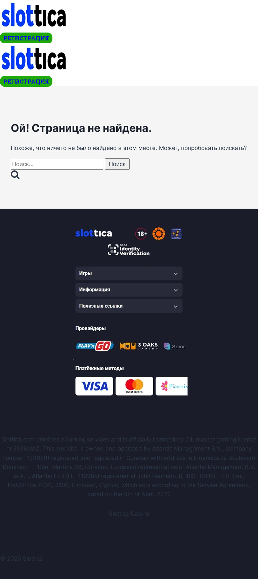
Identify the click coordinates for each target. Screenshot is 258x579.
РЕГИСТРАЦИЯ (26, 38)
